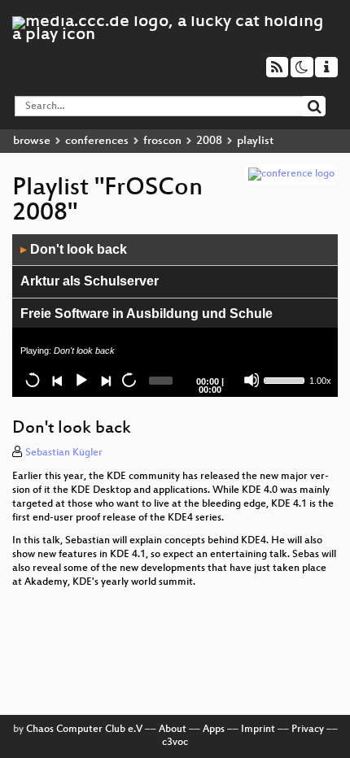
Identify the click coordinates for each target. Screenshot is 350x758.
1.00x (320, 381)
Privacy (307, 729)
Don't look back (73, 249)
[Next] (105, 379)
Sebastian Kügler (64, 453)
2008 (209, 141)
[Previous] (57, 379)
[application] (175, 315)
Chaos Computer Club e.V (84, 729)
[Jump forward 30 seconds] (128, 379)
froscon (162, 141)
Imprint (258, 729)
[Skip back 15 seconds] (32, 379)
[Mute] (251, 379)
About (172, 729)
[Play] (80, 379)
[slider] (285, 379)
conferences (97, 141)
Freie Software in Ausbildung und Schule (146, 313)
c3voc (175, 742)
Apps (214, 729)
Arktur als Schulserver (89, 281)
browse (31, 141)
